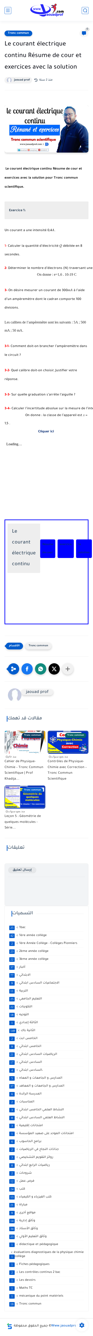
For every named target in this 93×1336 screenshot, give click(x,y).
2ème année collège (29, 951)
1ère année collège (28, 935)
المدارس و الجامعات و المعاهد (37, 1086)
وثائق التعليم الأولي (28, 1236)
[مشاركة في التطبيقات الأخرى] (67, 669)
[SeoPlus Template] (9, 1326)
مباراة (19, 1205)
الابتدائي (20, 975)
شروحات (21, 1173)
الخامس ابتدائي (26, 1046)
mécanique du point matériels (37, 1296)
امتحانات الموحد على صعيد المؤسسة (42, 1133)
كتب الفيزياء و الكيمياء (30, 1197)
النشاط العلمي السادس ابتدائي (38, 1118)
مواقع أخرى (23, 1213)
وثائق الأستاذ (24, 1229)
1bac (18, 927)
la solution (84, 548)
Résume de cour (47, 548)
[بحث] (85, 10)
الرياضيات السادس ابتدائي (33, 1054)
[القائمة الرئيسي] (8, 10)
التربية (19, 991)
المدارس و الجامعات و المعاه (37, 1078)
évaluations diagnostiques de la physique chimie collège (47, 1254)
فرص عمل (22, 1181)
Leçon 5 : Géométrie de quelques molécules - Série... (23, 822)
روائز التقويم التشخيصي (32, 1157)
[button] (27, 669)
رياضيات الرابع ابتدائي (30, 1165)
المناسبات (23, 1102)
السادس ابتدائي (26, 1062)
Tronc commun (18, 33)
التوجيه (19, 1015)
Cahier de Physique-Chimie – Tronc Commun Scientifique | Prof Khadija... (24, 770)
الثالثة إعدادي (24, 1023)
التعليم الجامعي (26, 999)
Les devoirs (23, 1280)
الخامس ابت (24, 1038)
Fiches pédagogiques (30, 1264)
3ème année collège (29, 959)
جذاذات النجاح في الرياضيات (35, 1149)
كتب (17, 1189)
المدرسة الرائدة (26, 1094)
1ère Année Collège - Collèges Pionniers (44, 943)
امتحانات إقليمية (27, 1126)
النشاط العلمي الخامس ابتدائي (37, 1110)
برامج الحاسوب (26, 1141)
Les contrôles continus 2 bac (35, 1272)
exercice (66, 544)
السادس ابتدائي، (27, 1070)
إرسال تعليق (22, 870)
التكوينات (21, 1007)
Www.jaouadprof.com (68, 1326)
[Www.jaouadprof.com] (46, 10)
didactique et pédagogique (34, 1244)
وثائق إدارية (22, 1221)
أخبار (17, 967)
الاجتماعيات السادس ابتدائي (35, 983)
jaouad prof (22, 80)
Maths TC (22, 1288)
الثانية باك (22, 1030)
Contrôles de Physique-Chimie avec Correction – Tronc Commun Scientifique (67, 770)
